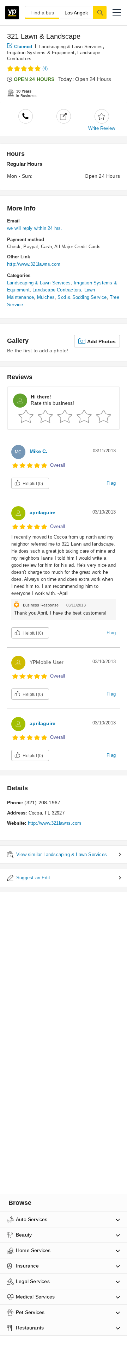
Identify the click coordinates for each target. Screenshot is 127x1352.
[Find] (100, 12)
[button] (117, 12)
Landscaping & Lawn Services (71, 46)
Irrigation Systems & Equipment (40, 52)
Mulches (46, 297)
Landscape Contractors (56, 290)
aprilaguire (42, 512)
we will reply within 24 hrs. (34, 228)
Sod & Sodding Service (82, 297)
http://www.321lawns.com (34, 264)
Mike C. (38, 451)
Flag (111, 483)
